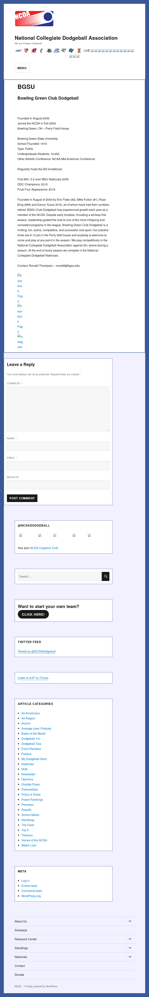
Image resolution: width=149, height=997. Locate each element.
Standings (28, 820)
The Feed (27, 825)
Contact (20, 966)
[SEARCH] (105, 576)
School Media (30, 815)
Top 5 (25, 830)
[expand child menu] (130, 921)
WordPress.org (31, 896)
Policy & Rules (31, 794)
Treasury (27, 835)
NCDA (18, 986)
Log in (25, 881)
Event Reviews (31, 749)
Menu (22, 68)
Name (12, 438)
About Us (21, 921)
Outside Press (30, 784)
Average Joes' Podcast (36, 728)
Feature (26, 754)
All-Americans (30, 713)
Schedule (21, 930)
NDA (24, 769)
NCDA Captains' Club (44, 548)
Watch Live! (28, 845)
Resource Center (26, 939)
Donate (19, 975)
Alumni (26, 723)
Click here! (33, 614)
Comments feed (31, 891)
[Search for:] (60, 576)
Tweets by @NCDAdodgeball (37, 651)
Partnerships (29, 789)
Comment (15, 383)
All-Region (28, 718)
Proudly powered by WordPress (41, 986)
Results (26, 810)
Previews (27, 804)
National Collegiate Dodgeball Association (66, 37)
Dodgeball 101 (31, 738)
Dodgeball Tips (31, 744)
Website (13, 477)
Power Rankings (32, 799)
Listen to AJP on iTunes (33, 678)
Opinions (27, 779)
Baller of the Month (33, 733)
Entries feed (29, 886)
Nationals (27, 764)
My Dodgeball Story (34, 759)
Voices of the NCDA (34, 840)
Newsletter (28, 774)
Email (12, 457)
